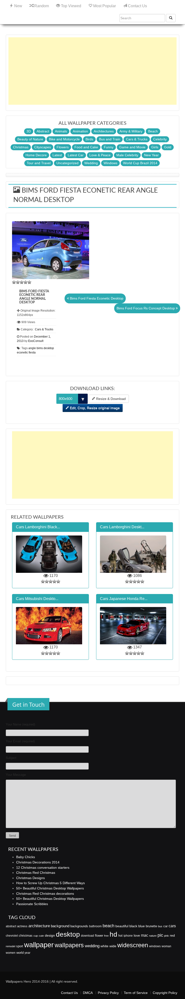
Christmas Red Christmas (35, 873)
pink (166, 935)
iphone (128, 935)
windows (155, 946)
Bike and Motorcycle (64, 139)
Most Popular (104, 6)
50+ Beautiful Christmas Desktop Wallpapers (50, 888)
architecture (39, 926)
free (106, 935)
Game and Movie (132, 147)
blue (141, 926)
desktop (68, 934)
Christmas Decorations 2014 (37, 862)
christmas (26, 935)
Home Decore (36, 155)
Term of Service (136, 993)
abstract (11, 926)
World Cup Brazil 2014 (140, 163)
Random (41, 6)
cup (35, 935)
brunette (151, 926)
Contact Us (137, 6)
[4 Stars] (25, 282)
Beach (153, 131)
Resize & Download (110, 399)
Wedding (91, 163)
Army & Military (130, 131)
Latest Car (76, 155)
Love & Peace (100, 155)
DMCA (88, 993)
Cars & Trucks (136, 139)
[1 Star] (14, 282)
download (87, 935)
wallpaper (39, 945)
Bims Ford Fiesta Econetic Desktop (96, 298)
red (172, 935)
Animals (61, 131)
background (60, 926)
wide (112, 946)
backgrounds (79, 926)
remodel (10, 946)
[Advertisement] (92, 71)
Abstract (43, 131)
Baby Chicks (25, 857)
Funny (108, 147)
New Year (151, 155)
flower (99, 935)
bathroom (95, 926)
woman (166, 946)
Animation (80, 131)
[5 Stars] (29, 282)
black (133, 926)
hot (120, 935)
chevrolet (12, 935)
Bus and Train (109, 139)
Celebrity (160, 139)
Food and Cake (86, 147)
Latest (57, 155)
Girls (154, 147)
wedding (92, 946)
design (50, 935)
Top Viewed (70, 6)
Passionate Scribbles (32, 904)
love (137, 935)
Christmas (20, 147)
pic (160, 935)
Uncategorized (67, 163)
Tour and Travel (39, 163)
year (27, 952)
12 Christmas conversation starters (42, 867)
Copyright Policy (165, 993)
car (165, 926)
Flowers (63, 147)
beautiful (121, 926)
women (10, 952)
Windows (110, 163)
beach (108, 925)
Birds (89, 139)
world (20, 952)
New (17, 6)
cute (41, 935)
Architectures (104, 131)
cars (172, 926)
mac (144, 935)
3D (28, 131)
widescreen (132, 945)
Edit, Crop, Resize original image (94, 408)
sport (19, 946)
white (104, 946)
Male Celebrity (127, 155)
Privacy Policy (108, 993)
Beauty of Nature (30, 139)
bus (160, 926)
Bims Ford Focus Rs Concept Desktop (146, 308)
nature (153, 935)
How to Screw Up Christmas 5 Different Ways (50, 883)
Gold (167, 147)
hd (113, 934)
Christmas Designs (30, 878)
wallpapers (69, 945)
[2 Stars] (18, 282)
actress (22, 926)
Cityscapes (42, 147)
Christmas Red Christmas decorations (45, 893)
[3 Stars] (22, 282)
